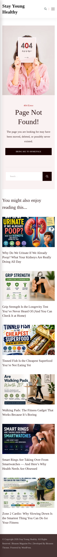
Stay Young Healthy (13, 8)
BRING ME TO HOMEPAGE (28, 151)
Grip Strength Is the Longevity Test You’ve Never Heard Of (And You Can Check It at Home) (27, 311)
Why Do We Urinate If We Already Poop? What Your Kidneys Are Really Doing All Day (26, 257)
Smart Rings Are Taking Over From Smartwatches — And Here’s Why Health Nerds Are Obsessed (25, 464)
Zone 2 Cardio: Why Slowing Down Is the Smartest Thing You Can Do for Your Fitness (27, 518)
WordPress (26, 548)
